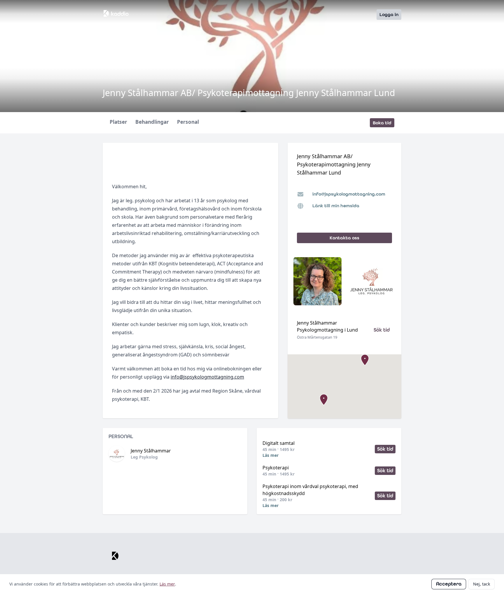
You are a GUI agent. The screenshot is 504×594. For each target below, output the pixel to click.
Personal (188, 122)
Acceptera (448, 584)
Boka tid (382, 123)
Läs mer (270, 455)
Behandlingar (152, 122)
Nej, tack (481, 584)
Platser (118, 122)
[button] (323, 399)
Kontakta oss (344, 238)
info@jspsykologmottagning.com (207, 377)
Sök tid (382, 330)
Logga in (388, 14)
